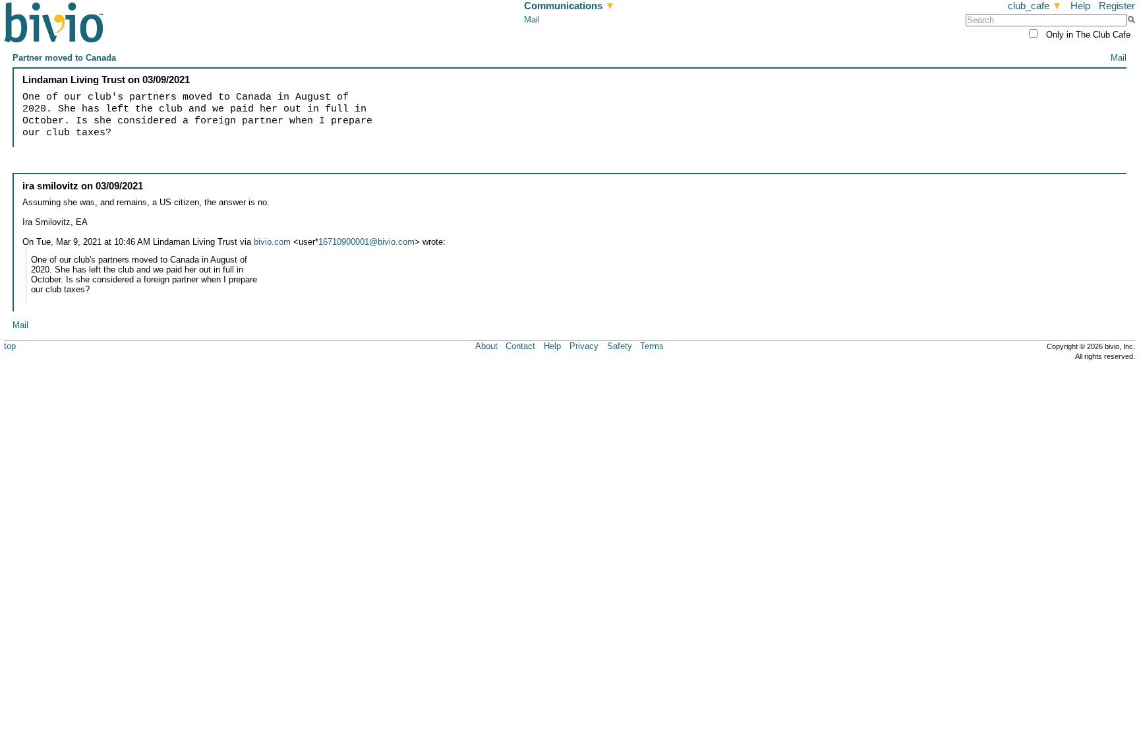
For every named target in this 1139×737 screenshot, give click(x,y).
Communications (569, 5)
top (10, 346)
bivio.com (272, 242)
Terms (652, 346)
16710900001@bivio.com (366, 242)
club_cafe (1035, 5)
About (486, 346)
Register (1117, 5)
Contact (520, 346)
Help (1080, 5)
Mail (532, 19)
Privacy (584, 346)
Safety (619, 346)
